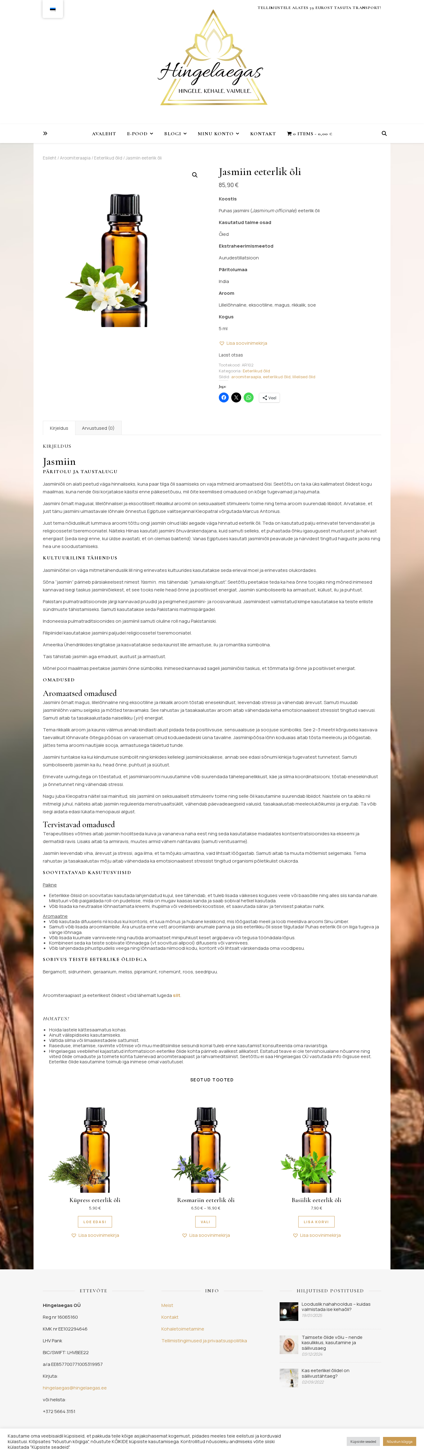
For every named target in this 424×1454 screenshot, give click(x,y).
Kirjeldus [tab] (59, 428)
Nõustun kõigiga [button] (400, 1441)
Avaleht (104, 134)
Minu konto (216, 134)
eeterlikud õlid (277, 376)
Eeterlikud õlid (108, 158)
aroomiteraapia (246, 376)
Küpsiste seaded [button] (363, 1441)
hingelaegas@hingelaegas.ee (75, 1387)
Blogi (172, 134)
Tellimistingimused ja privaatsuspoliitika (204, 1340)
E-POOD (137, 134)
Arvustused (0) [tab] (98, 428)
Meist (167, 1305)
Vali (205, 1221)
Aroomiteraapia (75, 158)
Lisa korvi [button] (316, 1221)
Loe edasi (94, 1221)
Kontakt (263, 134)
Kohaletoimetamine (182, 1329)
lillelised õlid (303, 376)
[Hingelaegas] (212, 62)
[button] (195, 175)
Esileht (49, 158)
